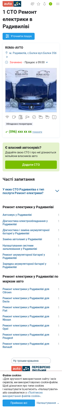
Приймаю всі (19, 403)
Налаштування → (48, 403)
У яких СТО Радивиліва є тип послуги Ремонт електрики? (23, 191)
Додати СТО (31, 164)
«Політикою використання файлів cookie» (23, 394)
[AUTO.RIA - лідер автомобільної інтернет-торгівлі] (12, 4)
